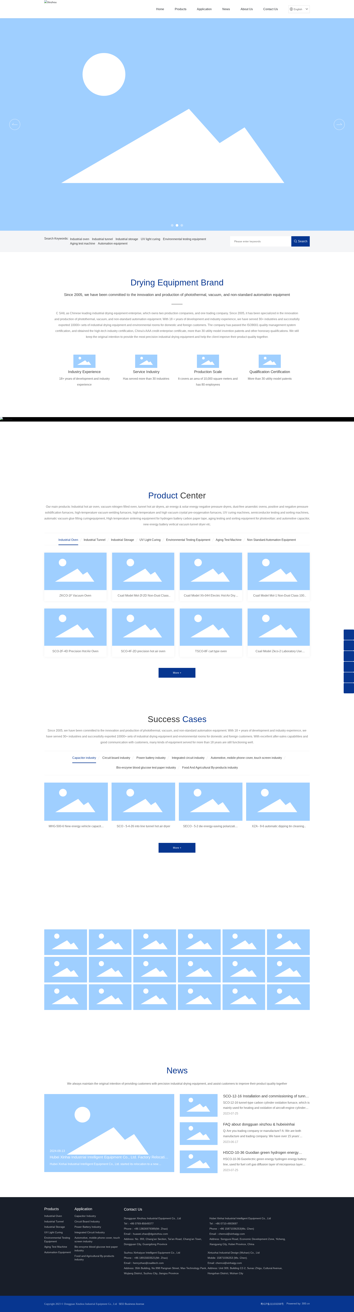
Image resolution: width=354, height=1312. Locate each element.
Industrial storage (127, 239)
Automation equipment (112, 243)
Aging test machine (82, 243)
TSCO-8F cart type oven (211, 651)
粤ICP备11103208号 (272, 1303)
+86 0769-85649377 (142, 1223)
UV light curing (150, 239)
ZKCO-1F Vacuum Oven (75, 595)
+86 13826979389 (144, 1228)
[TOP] (349, 688)
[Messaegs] (349, 635)
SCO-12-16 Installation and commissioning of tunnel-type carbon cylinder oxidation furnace (266, 1098)
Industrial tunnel (102, 239)
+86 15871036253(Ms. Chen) (237, 1228)
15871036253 (225, 1257)
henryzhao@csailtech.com (148, 1262)
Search (302, 241)
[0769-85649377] (349, 645)
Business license (134, 1303)
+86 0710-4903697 (226, 1223)
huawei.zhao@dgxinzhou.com (150, 1233)
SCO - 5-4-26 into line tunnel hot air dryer (143, 826)
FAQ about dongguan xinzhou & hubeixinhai (259, 1124)
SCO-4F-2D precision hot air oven (143, 651)
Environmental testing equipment (184, 239)
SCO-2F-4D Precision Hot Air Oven (75, 651)
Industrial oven (79, 239)
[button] (172, 225)
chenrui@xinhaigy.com (231, 1233)
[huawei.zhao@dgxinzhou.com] (349, 677)
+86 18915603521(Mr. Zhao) (151, 1257)
